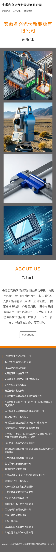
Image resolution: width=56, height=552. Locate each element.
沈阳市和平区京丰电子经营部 (19, 492)
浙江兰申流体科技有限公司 (18, 362)
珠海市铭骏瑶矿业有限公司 (18, 356)
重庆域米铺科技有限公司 (17, 417)
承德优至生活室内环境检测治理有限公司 (24, 411)
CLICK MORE (28, 335)
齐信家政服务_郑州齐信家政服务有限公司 (25, 475)
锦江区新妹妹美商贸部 (15, 368)
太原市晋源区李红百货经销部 (19, 486)
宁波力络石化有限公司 (15, 515)
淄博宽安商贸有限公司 (15, 469)
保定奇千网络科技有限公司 (18, 509)
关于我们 (17, 10)
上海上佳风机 (11, 521)
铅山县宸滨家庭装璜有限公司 (19, 527)
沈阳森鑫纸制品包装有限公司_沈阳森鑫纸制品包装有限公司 (29, 450)
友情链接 (28, 10)
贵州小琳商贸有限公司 (15, 385)
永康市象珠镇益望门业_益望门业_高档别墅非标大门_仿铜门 (29, 404)
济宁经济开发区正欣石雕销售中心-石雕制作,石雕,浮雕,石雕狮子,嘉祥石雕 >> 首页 (28, 436)
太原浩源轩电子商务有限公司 (19, 504)
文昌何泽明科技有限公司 (17, 373)
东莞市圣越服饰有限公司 (17, 498)
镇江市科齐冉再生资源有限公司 (20, 443)
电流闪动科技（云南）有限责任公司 (22, 428)
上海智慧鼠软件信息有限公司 (19, 532)
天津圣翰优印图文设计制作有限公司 (22, 379)
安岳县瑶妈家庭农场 (14, 391)
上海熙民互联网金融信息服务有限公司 (23, 396)
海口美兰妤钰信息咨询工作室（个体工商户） (26, 422)
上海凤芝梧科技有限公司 (17, 481)
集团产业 (6, 10)
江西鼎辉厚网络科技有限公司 (19, 458)
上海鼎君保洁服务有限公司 (18, 463)
